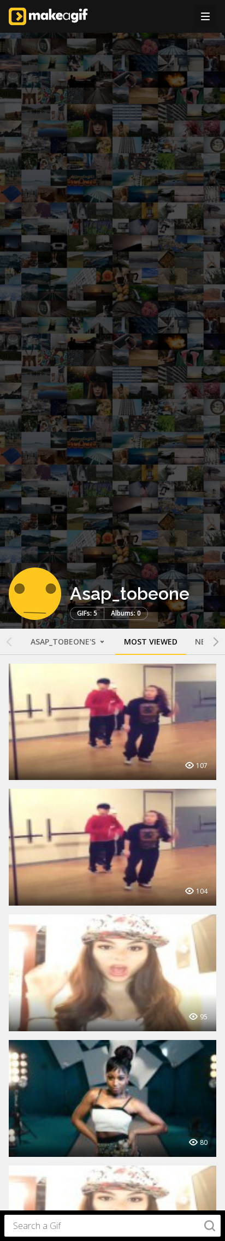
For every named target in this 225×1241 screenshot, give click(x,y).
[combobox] (112, 1226)
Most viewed (150, 641)
